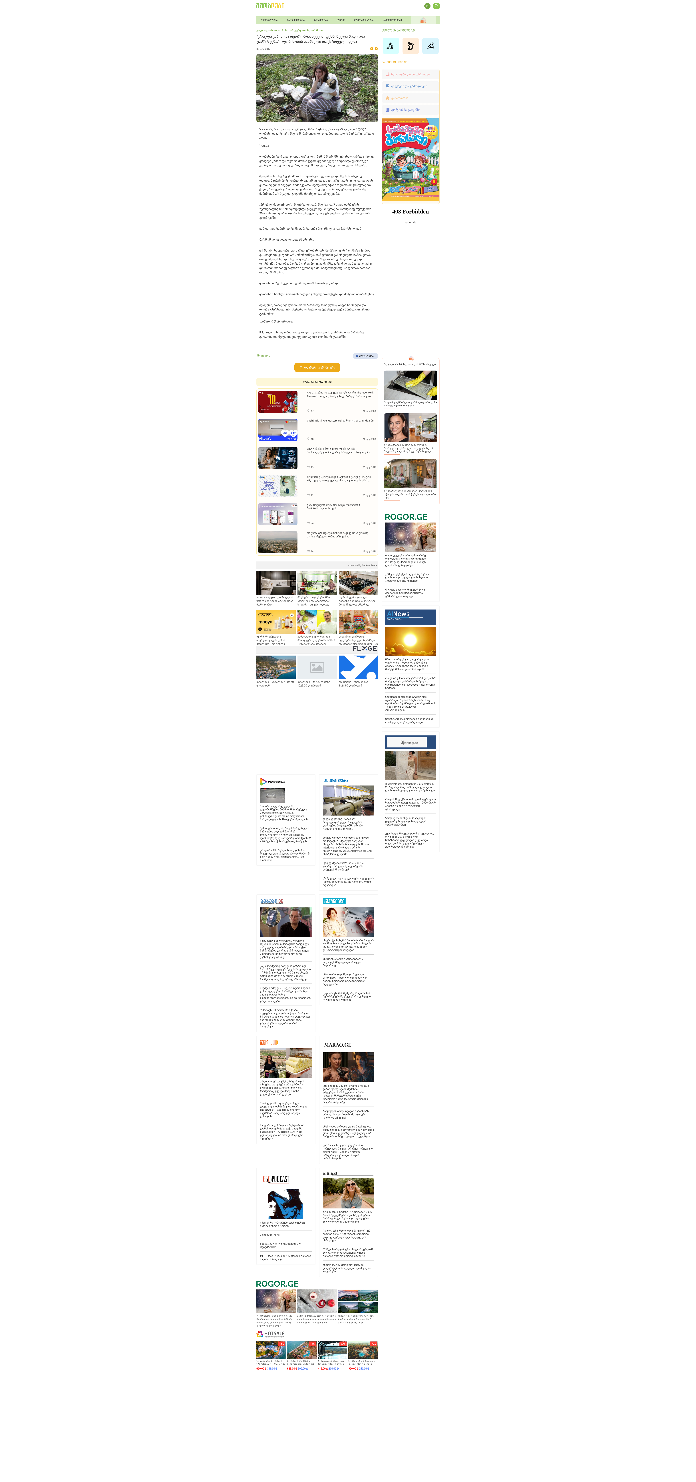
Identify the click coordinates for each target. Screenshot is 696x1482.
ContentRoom (362, 565)
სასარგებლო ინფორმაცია (305, 30)
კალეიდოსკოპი (268, 30)
